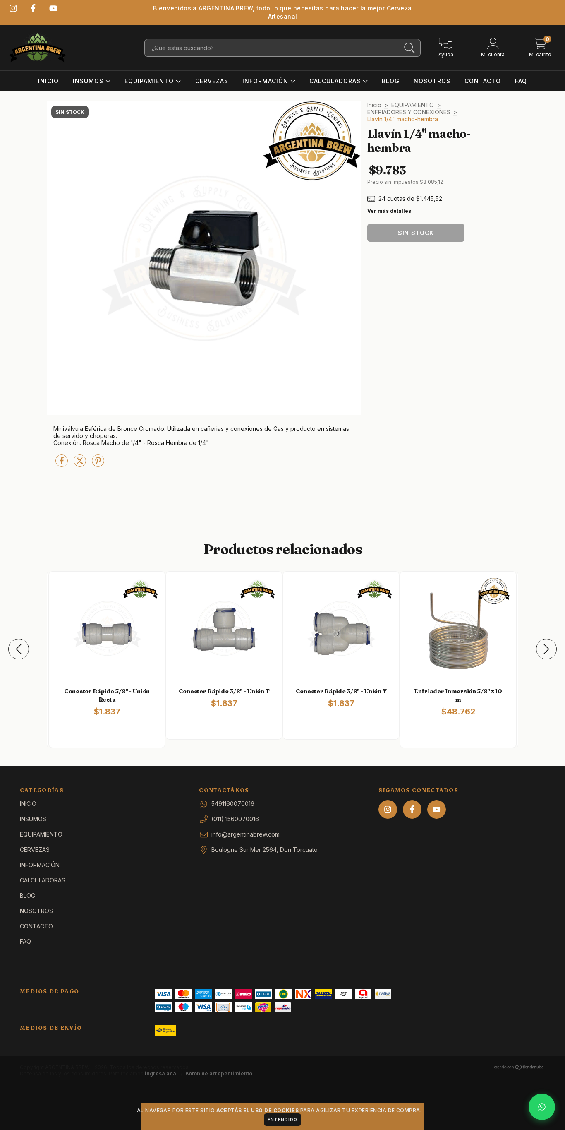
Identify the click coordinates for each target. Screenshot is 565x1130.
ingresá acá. (161, 1073)
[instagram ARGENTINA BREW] (13, 8)
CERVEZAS (211, 80)
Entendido (282, 1119)
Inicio (374, 104)
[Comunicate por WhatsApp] (542, 1107)
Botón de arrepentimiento (218, 1073)
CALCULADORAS (336, 80)
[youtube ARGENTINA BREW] (53, 8)
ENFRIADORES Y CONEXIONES (408, 111)
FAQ (521, 80)
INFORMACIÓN (266, 80)
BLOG (391, 80)
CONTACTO (482, 80)
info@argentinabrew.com (245, 834)
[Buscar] (409, 48)
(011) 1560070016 (235, 818)
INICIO (48, 80)
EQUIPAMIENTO (150, 80)
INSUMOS (89, 80)
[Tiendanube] (519, 1068)
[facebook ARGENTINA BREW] (33, 8)
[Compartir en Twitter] (81, 463)
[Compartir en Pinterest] (98, 463)
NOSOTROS (432, 80)
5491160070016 (232, 803)
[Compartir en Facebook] (62, 463)
